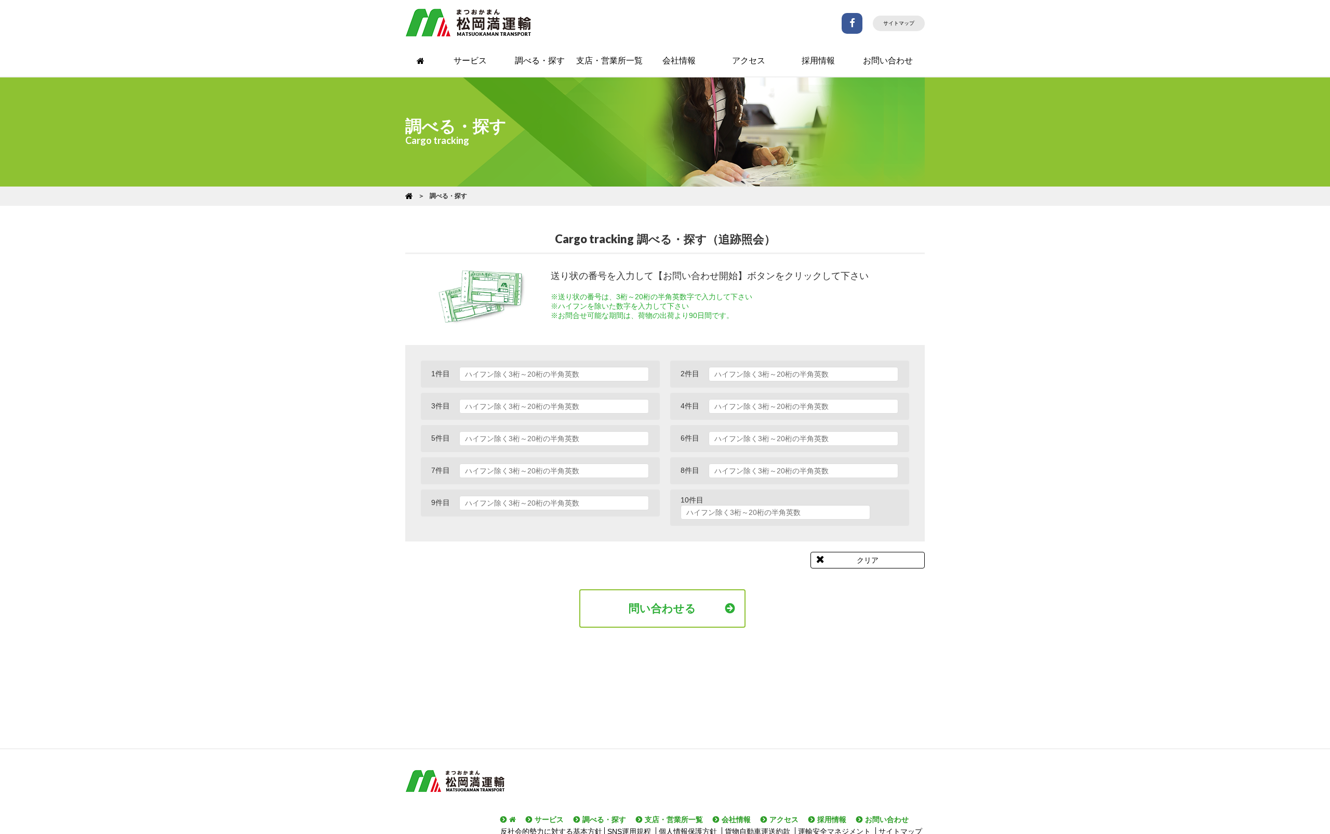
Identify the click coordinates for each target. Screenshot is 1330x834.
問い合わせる (662, 608)
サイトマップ (898, 23)
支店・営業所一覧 (609, 60)
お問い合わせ (888, 60)
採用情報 (818, 60)
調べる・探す (540, 60)
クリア (868, 560)
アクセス (748, 60)
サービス (470, 60)
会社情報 (679, 60)
